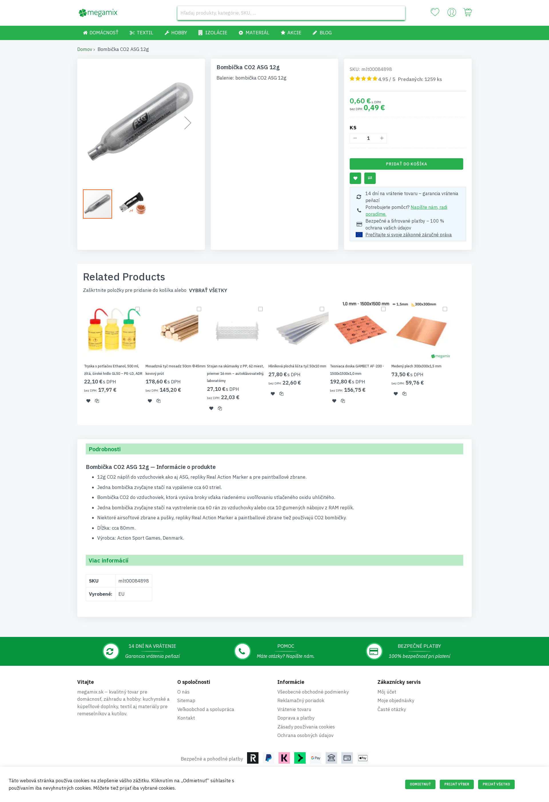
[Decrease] (355, 138)
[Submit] (398, 13)
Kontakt (186, 718)
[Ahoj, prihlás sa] (451, 14)
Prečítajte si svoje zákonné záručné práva (408, 234)
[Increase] (382, 138)
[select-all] (208, 290)
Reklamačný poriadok (300, 700)
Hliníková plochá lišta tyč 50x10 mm (297, 366)
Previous (75, 359)
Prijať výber (456, 784)
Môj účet (386, 692)
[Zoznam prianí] (435, 12)
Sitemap (186, 700)
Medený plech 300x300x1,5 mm (416, 366)
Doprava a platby (295, 718)
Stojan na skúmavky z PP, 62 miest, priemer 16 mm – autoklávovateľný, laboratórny (235, 373)
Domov (84, 49)
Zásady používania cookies (306, 727)
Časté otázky (391, 709)
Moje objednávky (395, 700)
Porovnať (370, 178)
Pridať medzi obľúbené (355, 178)
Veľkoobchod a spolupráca (205, 709)
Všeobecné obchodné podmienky (313, 692)
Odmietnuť (420, 784)
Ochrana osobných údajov (305, 735)
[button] (187, 122)
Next (473, 359)
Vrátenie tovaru (294, 709)
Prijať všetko (496, 784)
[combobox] (291, 13)
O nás (183, 692)
